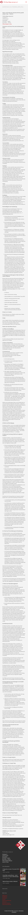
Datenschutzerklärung (6, 904)
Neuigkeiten (4, 896)
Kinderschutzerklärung (6, 900)
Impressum (4, 901)
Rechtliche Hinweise (6, 903)
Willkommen (4, 895)
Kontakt (3, 899)
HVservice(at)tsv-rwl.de (7, 24)
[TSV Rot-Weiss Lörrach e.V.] (9, 2)
